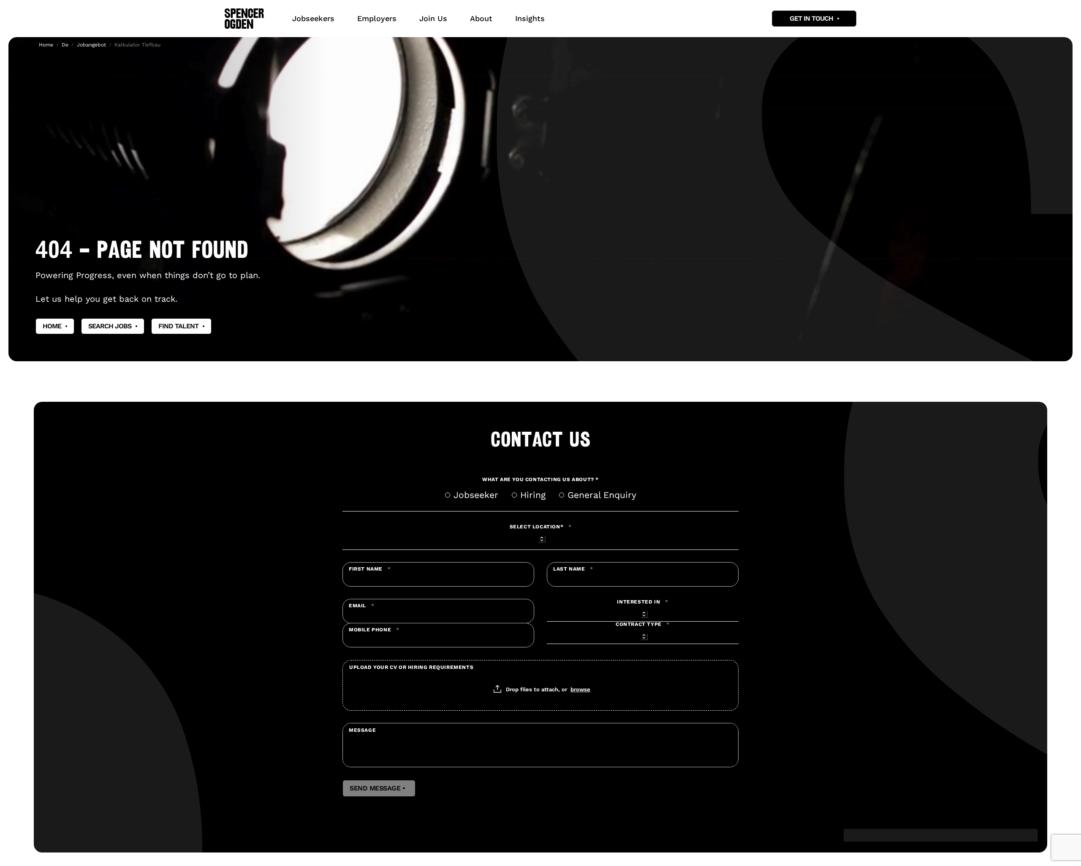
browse (580, 689)
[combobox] (540, 538)
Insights (530, 18)
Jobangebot (91, 45)
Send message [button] (379, 788)
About (481, 18)
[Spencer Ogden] (244, 18)
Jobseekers (313, 18)
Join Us (433, 18)
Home (46, 45)
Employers (377, 18)
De (65, 45)
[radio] (447, 495)
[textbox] (438, 574)
